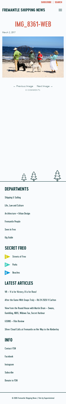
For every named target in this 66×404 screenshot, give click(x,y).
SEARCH (58, 2)
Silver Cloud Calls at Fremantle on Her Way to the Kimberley (32, 329)
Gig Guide (9, 237)
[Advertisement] (33, 131)
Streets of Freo (19, 256)
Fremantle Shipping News (23, 10)
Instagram (9, 364)
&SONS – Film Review (14, 321)
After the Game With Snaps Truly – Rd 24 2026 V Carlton (30, 300)
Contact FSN (10, 348)
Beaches (16, 272)
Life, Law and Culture (14, 205)
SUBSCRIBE (46, 2)
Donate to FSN (11, 380)
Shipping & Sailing (13, 197)
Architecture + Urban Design (17, 213)
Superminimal (49, 398)
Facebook (9, 356)
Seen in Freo (10, 229)
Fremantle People (12, 221)
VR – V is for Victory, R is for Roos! (21, 292)
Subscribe (9, 372)
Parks (14, 264)
